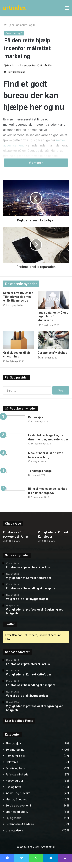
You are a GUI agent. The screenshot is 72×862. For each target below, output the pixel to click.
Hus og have (13, 786)
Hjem (10, 24)
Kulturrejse (35, 417)
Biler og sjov (13, 743)
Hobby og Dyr (14, 780)
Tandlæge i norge (40, 470)
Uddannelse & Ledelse (19, 824)
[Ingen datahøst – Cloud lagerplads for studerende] (53, 300)
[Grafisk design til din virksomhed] (18, 340)
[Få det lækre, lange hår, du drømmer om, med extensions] (14, 440)
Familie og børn (15, 768)
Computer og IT (25, 24)
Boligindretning (14, 749)
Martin (10, 65)
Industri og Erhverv (17, 793)
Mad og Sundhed (16, 799)
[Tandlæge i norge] (14, 476)
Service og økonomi (18, 805)
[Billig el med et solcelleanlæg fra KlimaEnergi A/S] (14, 494)
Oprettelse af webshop (52, 352)
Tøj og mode (13, 818)
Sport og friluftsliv (16, 811)
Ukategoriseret (14, 830)
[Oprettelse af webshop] (53, 340)
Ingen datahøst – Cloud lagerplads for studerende (53, 316)
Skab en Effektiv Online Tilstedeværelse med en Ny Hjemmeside (18, 296)
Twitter (10, 624)
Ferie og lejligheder (17, 774)
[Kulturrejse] (14, 422)
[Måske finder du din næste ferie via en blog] (14, 458)
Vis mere (35, 162)
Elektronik (11, 762)
